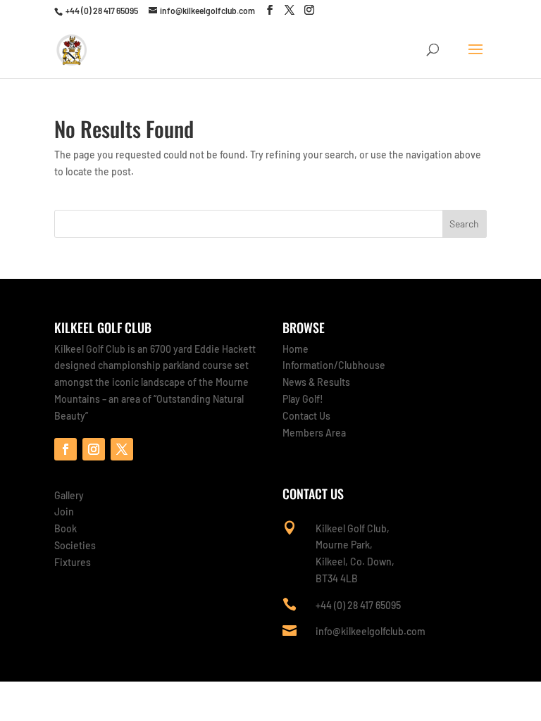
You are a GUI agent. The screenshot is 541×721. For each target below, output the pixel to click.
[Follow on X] (122, 449)
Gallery (69, 495)
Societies (75, 545)
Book (65, 528)
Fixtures (72, 562)
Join (64, 512)
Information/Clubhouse (333, 365)
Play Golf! (302, 399)
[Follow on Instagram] (93, 449)
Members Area (314, 433)
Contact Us (306, 416)
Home (295, 349)
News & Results (316, 382)
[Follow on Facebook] (65, 449)
